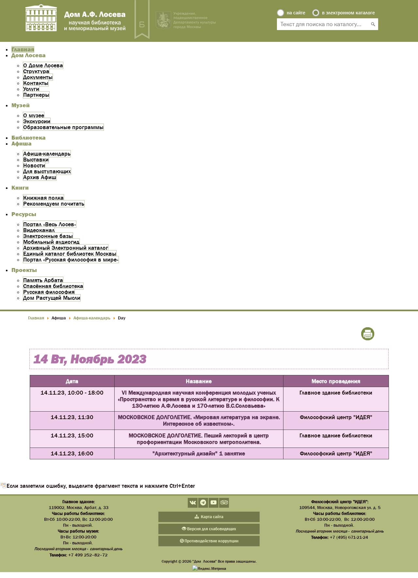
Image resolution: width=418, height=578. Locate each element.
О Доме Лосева (43, 65)
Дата (72, 381)
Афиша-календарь (47, 153)
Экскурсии (36, 121)
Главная (22, 49)
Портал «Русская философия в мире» (71, 259)
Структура (36, 71)
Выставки (36, 159)
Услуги (31, 89)
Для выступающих (47, 171)
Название (199, 381)
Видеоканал (39, 230)
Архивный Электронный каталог (65, 248)
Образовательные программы (63, 127)
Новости (34, 165)
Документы (38, 77)
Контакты (35, 83)
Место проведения (336, 381)
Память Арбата (43, 280)
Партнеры (36, 95)
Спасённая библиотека (53, 286)
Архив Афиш (39, 177)
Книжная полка (43, 198)
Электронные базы (48, 236)
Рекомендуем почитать (53, 203)
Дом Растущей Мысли (51, 298)
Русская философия (48, 292)
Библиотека (28, 137)
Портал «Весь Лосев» (49, 224)
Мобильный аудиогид (51, 242)
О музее (33, 115)
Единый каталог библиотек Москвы (69, 253)
